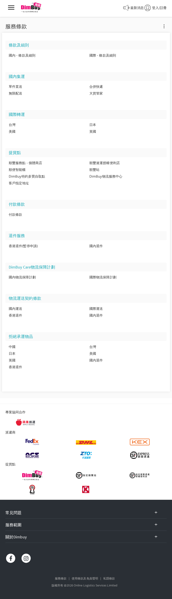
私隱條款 (109, 578)
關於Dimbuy (16, 537)
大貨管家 (96, 93)
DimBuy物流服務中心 (105, 176)
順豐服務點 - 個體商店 (25, 163)
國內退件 (96, 246)
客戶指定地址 (19, 183)
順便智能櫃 (17, 169)
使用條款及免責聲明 (85, 578)
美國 (12, 131)
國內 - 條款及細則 (22, 55)
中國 (12, 346)
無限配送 (15, 93)
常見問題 (13, 512)
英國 (92, 131)
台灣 (12, 124)
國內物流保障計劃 (22, 277)
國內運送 (15, 308)
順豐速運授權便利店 (104, 163)
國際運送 (96, 308)
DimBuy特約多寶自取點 (27, 176)
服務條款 (61, 578)
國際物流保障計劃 (102, 277)
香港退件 (15, 315)
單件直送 (15, 86)
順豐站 (94, 169)
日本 (92, 124)
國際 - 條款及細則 (102, 55)
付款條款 (15, 214)
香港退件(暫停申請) (23, 246)
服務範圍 (13, 524)
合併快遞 (96, 86)
